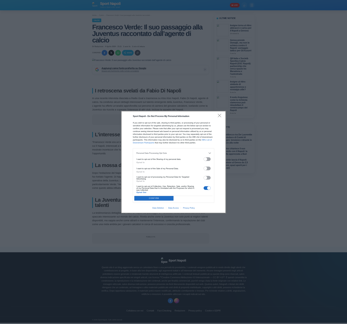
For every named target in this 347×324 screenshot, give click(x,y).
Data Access (173, 208)
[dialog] (173, 162)
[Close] (220, 116)
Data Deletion (158, 208)
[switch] (207, 159)
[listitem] (173, 153)
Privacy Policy (189, 208)
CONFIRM (154, 198)
